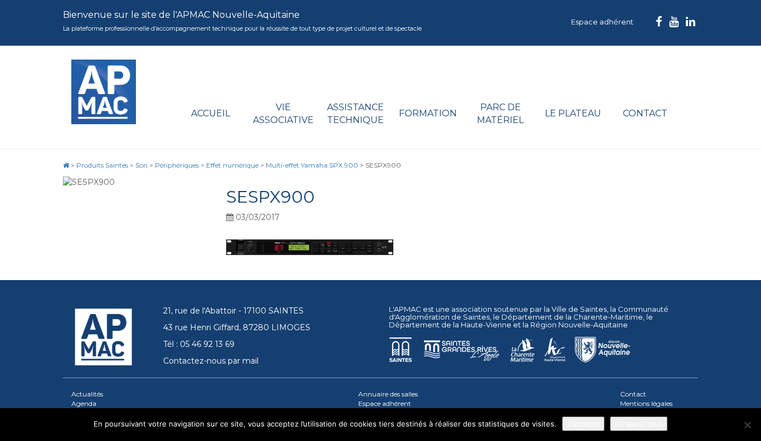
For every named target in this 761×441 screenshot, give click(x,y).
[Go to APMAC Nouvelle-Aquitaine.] (66, 165)
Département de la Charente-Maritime (572, 316)
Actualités (87, 394)
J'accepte (583, 423)
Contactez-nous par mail (210, 361)
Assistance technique (355, 113)
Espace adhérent (602, 21)
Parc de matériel (500, 113)
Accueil (210, 113)
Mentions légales (646, 403)
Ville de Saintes (579, 309)
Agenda (83, 403)
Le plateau (573, 113)
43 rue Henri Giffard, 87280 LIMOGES (236, 327)
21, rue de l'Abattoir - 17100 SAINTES (233, 311)
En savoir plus (638, 423)
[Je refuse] (747, 424)
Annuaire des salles (388, 394)
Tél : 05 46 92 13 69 (199, 344)
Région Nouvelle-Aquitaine (579, 324)
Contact (645, 113)
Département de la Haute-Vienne (450, 324)
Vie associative (283, 113)
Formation (428, 113)
